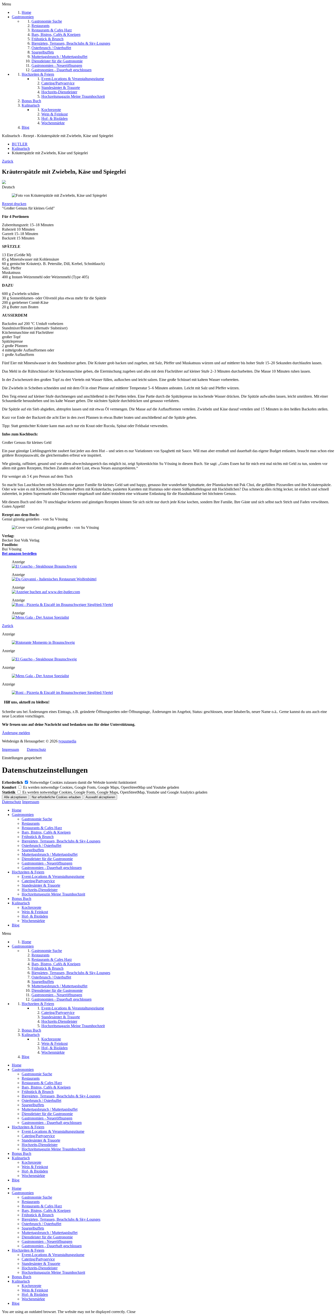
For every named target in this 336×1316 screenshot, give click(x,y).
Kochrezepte (31, 907)
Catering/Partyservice (38, 881)
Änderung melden (16, 733)
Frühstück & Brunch (38, 837)
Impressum (10, 749)
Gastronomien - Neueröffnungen (47, 863)
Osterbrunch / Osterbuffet (41, 845)
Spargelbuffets (33, 850)
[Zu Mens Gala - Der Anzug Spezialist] (40, 617)
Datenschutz (36, 749)
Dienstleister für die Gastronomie (47, 859)
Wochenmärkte (33, 921)
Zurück (7, 161)
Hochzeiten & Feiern (28, 872)
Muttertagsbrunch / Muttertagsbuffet (49, 854)
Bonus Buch (21, 898)
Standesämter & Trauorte (41, 885)
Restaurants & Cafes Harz (42, 828)
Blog (15, 925)
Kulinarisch (21, 903)
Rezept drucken (14, 204)
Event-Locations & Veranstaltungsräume (53, 876)
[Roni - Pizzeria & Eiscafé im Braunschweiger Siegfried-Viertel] (62, 604)
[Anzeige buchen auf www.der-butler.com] (46, 592)
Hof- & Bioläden (35, 916)
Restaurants (31, 823)
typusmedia (67, 741)
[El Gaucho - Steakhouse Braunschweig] (44, 566)
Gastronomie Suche (37, 819)
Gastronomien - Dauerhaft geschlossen (52, 868)
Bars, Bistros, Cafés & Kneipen (46, 832)
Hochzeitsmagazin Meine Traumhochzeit (53, 894)
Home (16, 810)
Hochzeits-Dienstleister (40, 890)
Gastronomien (23, 814)
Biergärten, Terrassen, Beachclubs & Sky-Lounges (61, 841)
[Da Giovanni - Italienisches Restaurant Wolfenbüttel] (54, 579)
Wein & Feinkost (35, 912)
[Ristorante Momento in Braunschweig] (43, 642)
